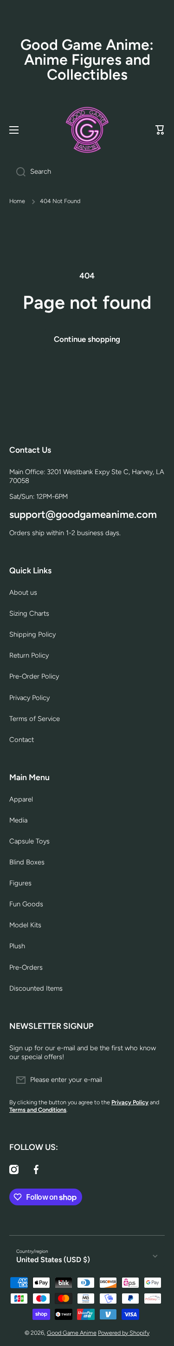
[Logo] (87, 130)
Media (18, 820)
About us (23, 592)
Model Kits (25, 925)
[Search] (17, 172)
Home (17, 200)
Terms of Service (34, 718)
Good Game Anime (72, 1332)
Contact (21, 739)
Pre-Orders (26, 967)
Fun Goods (26, 904)
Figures (20, 883)
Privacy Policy (29, 697)
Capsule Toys (29, 841)
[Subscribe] (153, 1080)
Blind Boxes (27, 862)
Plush (17, 946)
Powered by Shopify (123, 1332)
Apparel (21, 799)
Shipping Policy (32, 634)
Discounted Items (36, 988)
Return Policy (29, 655)
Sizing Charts (29, 613)
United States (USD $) (53, 1259)
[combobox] (87, 172)
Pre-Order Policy (34, 676)
